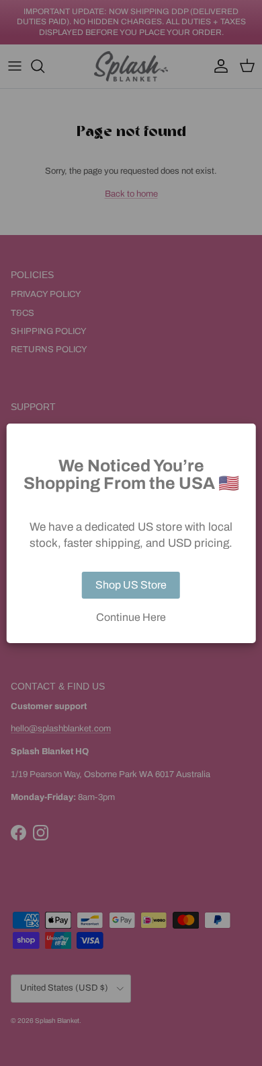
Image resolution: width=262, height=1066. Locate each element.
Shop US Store (131, 585)
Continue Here (131, 617)
